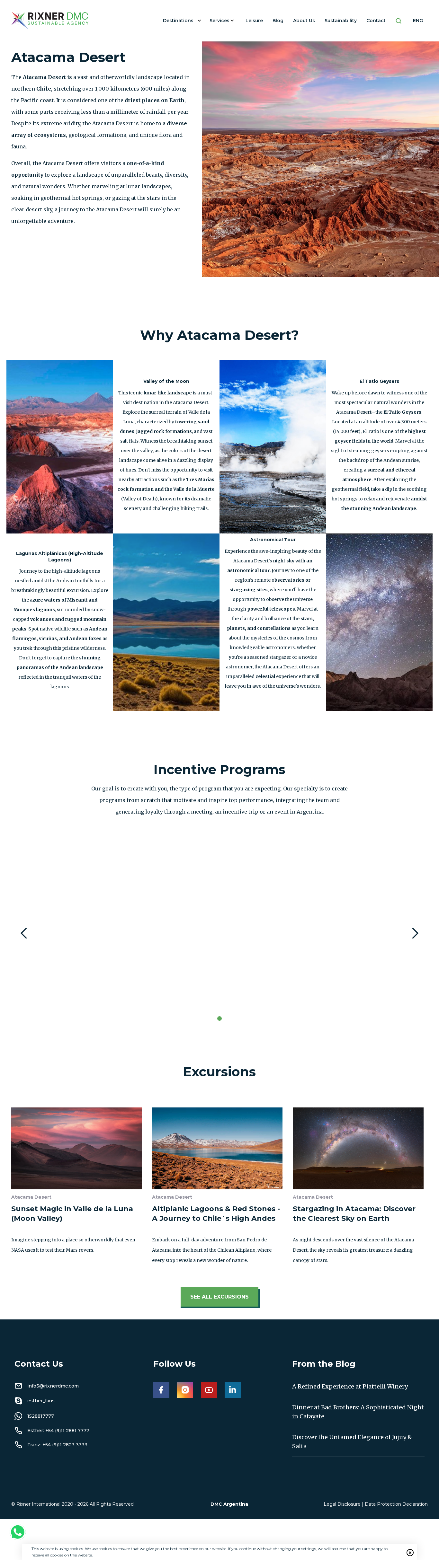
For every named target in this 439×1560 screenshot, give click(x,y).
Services (219, 20)
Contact (376, 20)
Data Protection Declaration (396, 1504)
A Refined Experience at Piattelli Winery (350, 1386)
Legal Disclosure (342, 1504)
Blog (278, 20)
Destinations (178, 20)
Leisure (254, 20)
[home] (49, 21)
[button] (181, 20)
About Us (304, 20)
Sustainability (341, 20)
